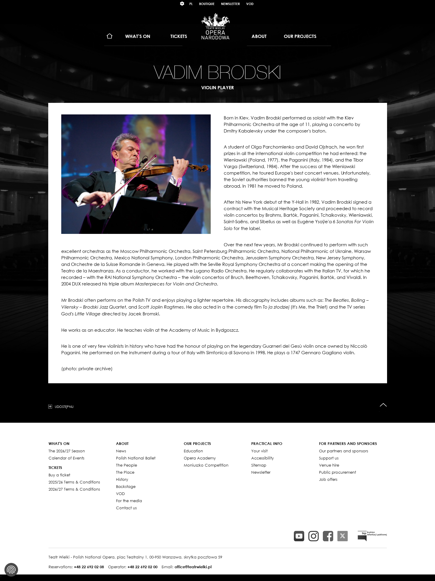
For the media (129, 500)
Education (193, 450)
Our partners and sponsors (343, 450)
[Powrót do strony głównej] (215, 26)
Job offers (328, 479)
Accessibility (262, 458)
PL (191, 4)
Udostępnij (64, 406)
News (121, 450)
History (122, 479)
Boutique (207, 4)
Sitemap (258, 465)
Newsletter (230, 4)
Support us (329, 458)
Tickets (178, 36)
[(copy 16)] (313, 536)
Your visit (259, 450)
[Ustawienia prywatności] (11, 570)
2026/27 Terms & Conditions (74, 489)
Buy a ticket (59, 475)
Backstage (126, 486)
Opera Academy (200, 458)
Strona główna (109, 36)
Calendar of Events (66, 458)
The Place (125, 472)
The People (126, 465)
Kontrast (182, 3)
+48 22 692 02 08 (89, 566)
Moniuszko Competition (206, 465)
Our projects (300, 36)
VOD (250, 4)
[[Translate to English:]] (372, 536)
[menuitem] (109, 36)
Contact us (126, 507)
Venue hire (329, 465)
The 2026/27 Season (67, 450)
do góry (383, 405)
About (259, 36)
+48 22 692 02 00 (142, 566)
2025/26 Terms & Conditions (74, 482)
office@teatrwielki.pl (193, 566)
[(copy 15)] (299, 536)
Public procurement (337, 472)
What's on (137, 36)
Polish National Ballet (135, 458)
